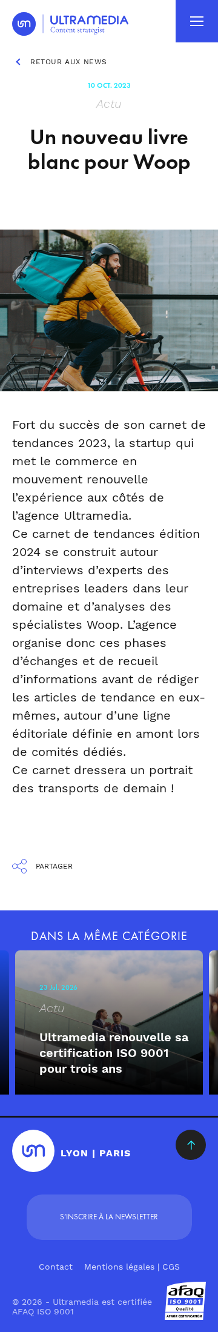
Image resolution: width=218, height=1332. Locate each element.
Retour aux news (68, 62)
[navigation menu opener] (197, 21)
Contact (56, 1266)
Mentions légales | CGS (132, 1266)
